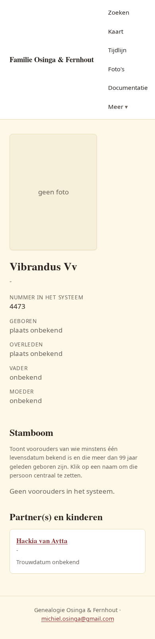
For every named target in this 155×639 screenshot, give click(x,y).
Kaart (115, 31)
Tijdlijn (117, 50)
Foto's (116, 69)
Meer (115, 106)
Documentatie (128, 87)
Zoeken (118, 12)
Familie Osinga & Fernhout (52, 59)
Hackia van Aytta (42, 541)
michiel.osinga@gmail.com (77, 618)
